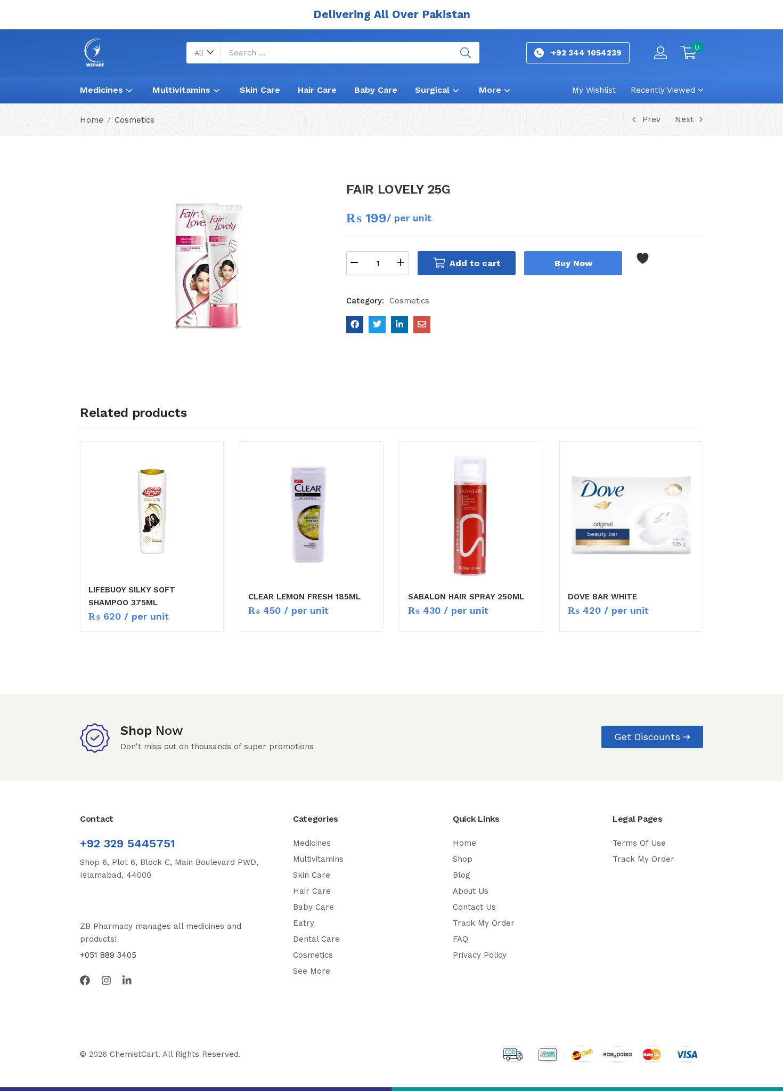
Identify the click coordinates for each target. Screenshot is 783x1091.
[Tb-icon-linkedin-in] (128, 980)
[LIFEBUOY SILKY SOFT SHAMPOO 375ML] (151, 512)
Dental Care (316, 939)
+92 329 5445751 (127, 843)
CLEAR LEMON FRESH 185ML (304, 596)
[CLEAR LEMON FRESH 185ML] (311, 515)
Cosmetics (134, 120)
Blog (461, 875)
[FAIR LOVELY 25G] (354, 324)
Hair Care (317, 90)
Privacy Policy (480, 955)
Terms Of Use (639, 843)
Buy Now (573, 263)
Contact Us (474, 907)
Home (91, 120)
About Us (470, 891)
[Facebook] (85, 980)
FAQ (460, 939)
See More (311, 971)
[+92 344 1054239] (539, 53)
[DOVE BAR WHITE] (631, 515)
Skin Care (260, 90)
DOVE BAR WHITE (602, 596)
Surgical (433, 90)
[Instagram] (106, 980)
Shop (462, 859)
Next (684, 119)
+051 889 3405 (108, 955)
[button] (203, 52)
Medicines (103, 90)
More (491, 90)
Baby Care (375, 90)
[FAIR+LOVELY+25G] (377, 324)
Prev (651, 119)
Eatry (303, 923)
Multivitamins (182, 90)
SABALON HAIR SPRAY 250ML (466, 596)
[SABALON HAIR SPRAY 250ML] (471, 515)
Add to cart (475, 263)
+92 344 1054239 (586, 53)
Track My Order (484, 923)
